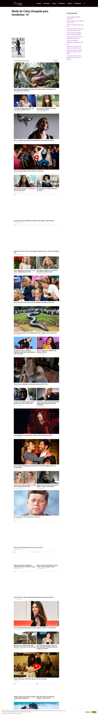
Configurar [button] (88, 712)
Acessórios (47, 3)
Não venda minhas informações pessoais (12, 713)
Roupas (39, 3)
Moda (54, 3)
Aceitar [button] (94, 712)
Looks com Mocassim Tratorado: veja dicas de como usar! (75, 42)
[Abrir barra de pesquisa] (84, 3)
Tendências (61, 3)
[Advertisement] (36, 28)
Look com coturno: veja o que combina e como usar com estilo (74, 52)
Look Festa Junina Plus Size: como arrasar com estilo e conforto (74, 57)
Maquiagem (78, 3)
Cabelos (69, 3)
